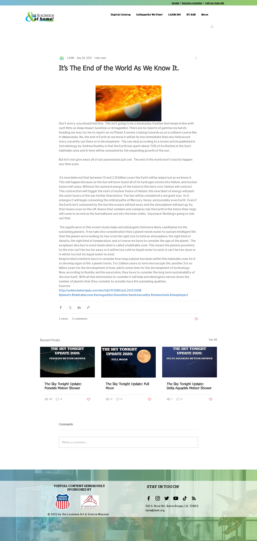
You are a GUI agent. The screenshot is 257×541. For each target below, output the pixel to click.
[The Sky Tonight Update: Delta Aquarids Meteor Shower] (189, 362)
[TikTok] (185, 498)
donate (175, 3)
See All (213, 339)
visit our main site (214, 3)
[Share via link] (88, 307)
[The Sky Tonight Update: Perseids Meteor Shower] (67, 362)
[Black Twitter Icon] (167, 498)
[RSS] (194, 498)
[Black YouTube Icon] (176, 498)
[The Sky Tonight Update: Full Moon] (128, 362)
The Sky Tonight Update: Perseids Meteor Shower (63, 386)
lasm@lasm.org (155, 510)
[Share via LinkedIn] (79, 307)
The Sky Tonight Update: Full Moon (127, 386)
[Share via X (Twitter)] (70, 307)
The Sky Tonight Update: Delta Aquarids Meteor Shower (189, 386)
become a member (192, 3)
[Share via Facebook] (60, 307)
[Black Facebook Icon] (149, 498)
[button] (212, 26)
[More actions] (196, 58)
